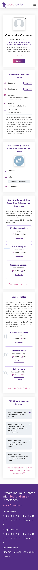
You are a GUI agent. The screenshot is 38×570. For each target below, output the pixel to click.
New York (7, 552)
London (6, 556)
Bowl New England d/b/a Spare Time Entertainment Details (19, 148)
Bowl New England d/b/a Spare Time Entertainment (19, 43)
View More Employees (18, 284)
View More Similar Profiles (18, 388)
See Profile (19, 238)
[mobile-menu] (34, 5)
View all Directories (12, 505)
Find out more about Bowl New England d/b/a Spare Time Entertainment (19, 470)
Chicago (17, 552)
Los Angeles (29, 552)
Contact (19, 61)
